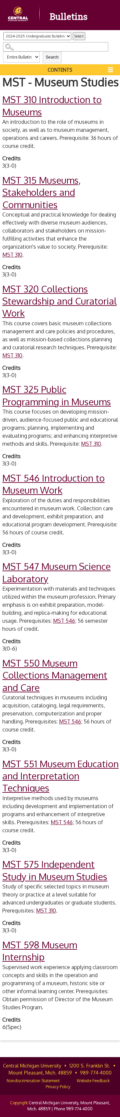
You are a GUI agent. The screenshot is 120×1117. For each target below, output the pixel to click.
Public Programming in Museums (56, 395)
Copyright (19, 1102)
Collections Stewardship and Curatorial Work (59, 301)
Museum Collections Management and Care (54, 675)
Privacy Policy (58, 1086)
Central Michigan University (32, 1065)
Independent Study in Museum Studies (54, 870)
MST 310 (12, 254)
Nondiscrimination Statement (33, 1080)
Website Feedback (93, 1080)
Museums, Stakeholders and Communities (41, 192)
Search (52, 57)
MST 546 (64, 620)
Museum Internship (39, 951)
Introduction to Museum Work (53, 484)
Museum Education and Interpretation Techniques (60, 776)
